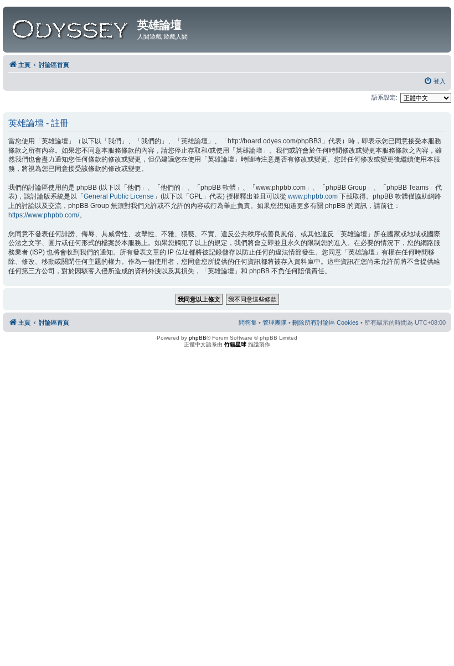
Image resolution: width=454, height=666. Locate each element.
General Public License (119, 196)
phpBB (198, 338)
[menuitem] (435, 81)
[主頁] (71, 27)
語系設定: (385, 97)
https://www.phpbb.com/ (43, 215)
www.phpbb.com (313, 196)
